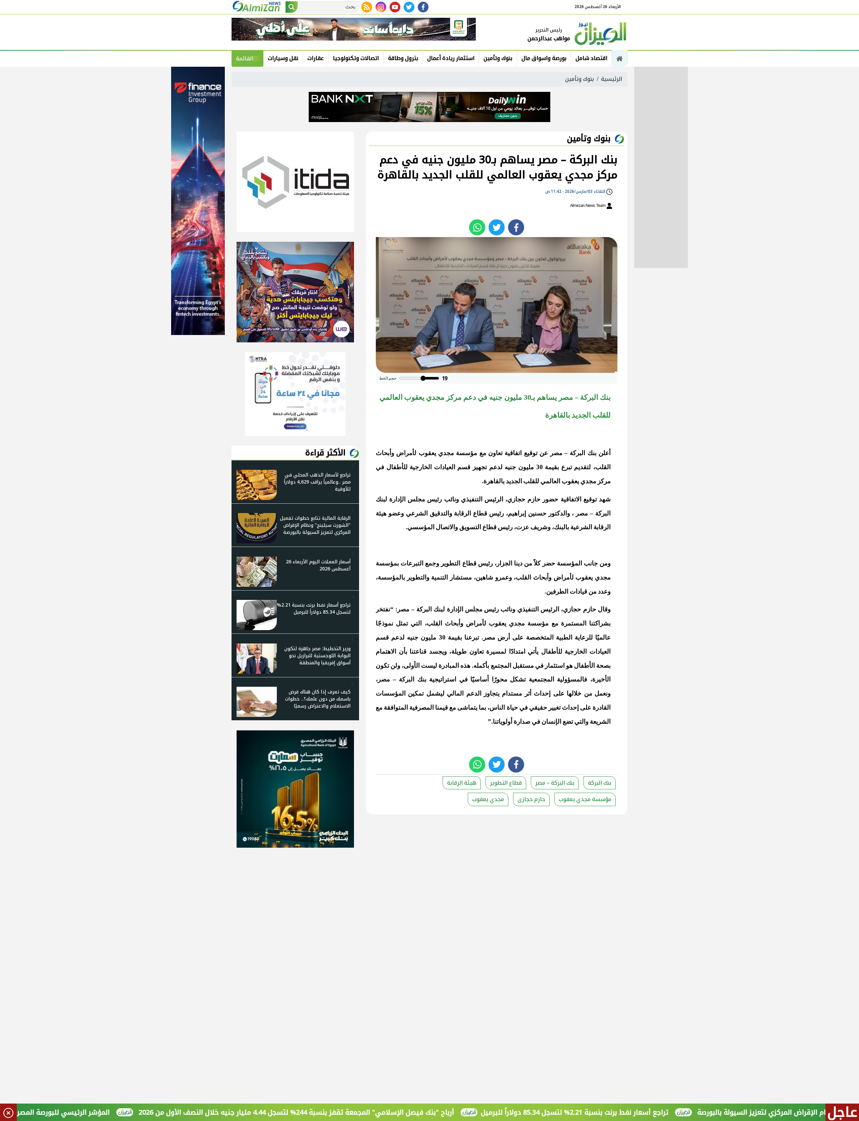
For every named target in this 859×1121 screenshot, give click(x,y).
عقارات (315, 58)
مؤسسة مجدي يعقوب (585, 799)
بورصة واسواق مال (543, 58)
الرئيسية (611, 79)
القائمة (244, 58)
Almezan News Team (588, 205)
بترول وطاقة (403, 58)
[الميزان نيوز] (600, 33)
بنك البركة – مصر (554, 783)
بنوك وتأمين (498, 58)
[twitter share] (497, 227)
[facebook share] (516, 227)
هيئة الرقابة (461, 783)
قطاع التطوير (506, 783)
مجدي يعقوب (488, 799)
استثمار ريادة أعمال (450, 58)
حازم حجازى (531, 799)
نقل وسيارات (283, 58)
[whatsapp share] (477, 227)
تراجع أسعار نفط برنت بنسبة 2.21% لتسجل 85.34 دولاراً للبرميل (625, 1112)
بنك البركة (599, 783)
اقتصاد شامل (591, 58)
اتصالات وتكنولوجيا (356, 58)
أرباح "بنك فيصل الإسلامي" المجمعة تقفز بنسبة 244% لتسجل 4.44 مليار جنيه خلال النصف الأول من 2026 (347, 1112)
